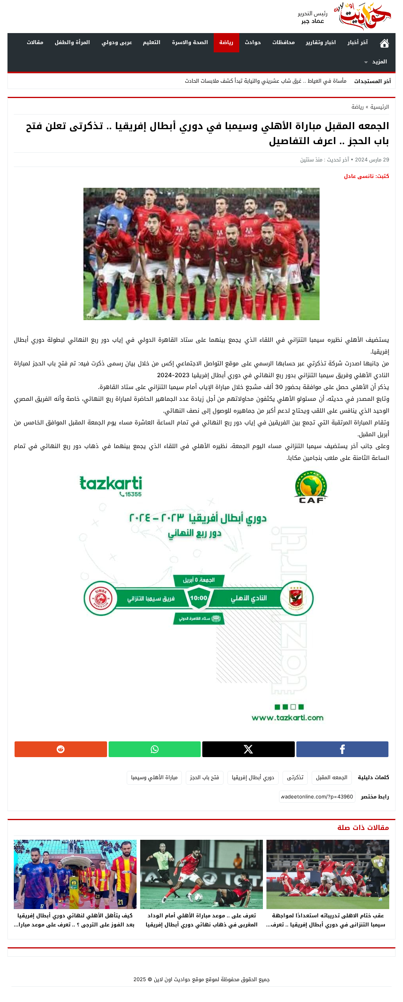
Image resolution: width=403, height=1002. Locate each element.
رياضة (226, 42)
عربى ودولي (117, 42)
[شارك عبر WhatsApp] (155, 749)
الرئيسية (384, 42)
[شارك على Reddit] (61, 749)
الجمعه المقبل (332, 777)
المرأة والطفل (72, 42)
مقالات (35, 42)
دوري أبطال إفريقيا (253, 777)
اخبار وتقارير (321, 42)
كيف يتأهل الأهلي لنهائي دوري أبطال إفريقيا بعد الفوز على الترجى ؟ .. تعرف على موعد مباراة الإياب (75, 925)
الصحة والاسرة (190, 42)
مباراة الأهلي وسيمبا (154, 777)
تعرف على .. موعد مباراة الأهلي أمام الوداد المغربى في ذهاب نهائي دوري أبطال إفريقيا (202, 920)
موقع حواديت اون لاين (179, 979)
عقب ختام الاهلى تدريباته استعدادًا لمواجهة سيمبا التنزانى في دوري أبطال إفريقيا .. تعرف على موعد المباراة (328, 925)
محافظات (283, 42)
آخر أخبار (358, 42)
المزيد (379, 62)
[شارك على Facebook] (342, 749)
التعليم (152, 42)
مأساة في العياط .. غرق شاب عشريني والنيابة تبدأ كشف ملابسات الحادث (265, 81)
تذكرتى (295, 777)
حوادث (253, 42)
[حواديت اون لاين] (345, 16)
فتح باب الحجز (204, 777)
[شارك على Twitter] (248, 749)
